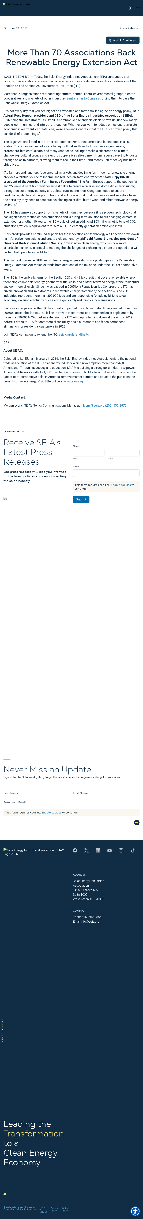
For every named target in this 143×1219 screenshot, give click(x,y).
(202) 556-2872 (115, 405)
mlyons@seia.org (92, 405)
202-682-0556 (91, 917)
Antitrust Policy (66, 1209)
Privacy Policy (54, 1209)
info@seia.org (90, 921)
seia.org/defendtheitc (74, 334)
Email (77, 466)
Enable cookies (121, 485)
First (75, 458)
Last (110, 458)
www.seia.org (73, 381)
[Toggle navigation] (138, 8)
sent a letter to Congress (84, 98)
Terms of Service (43, 1209)
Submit (81, 499)
